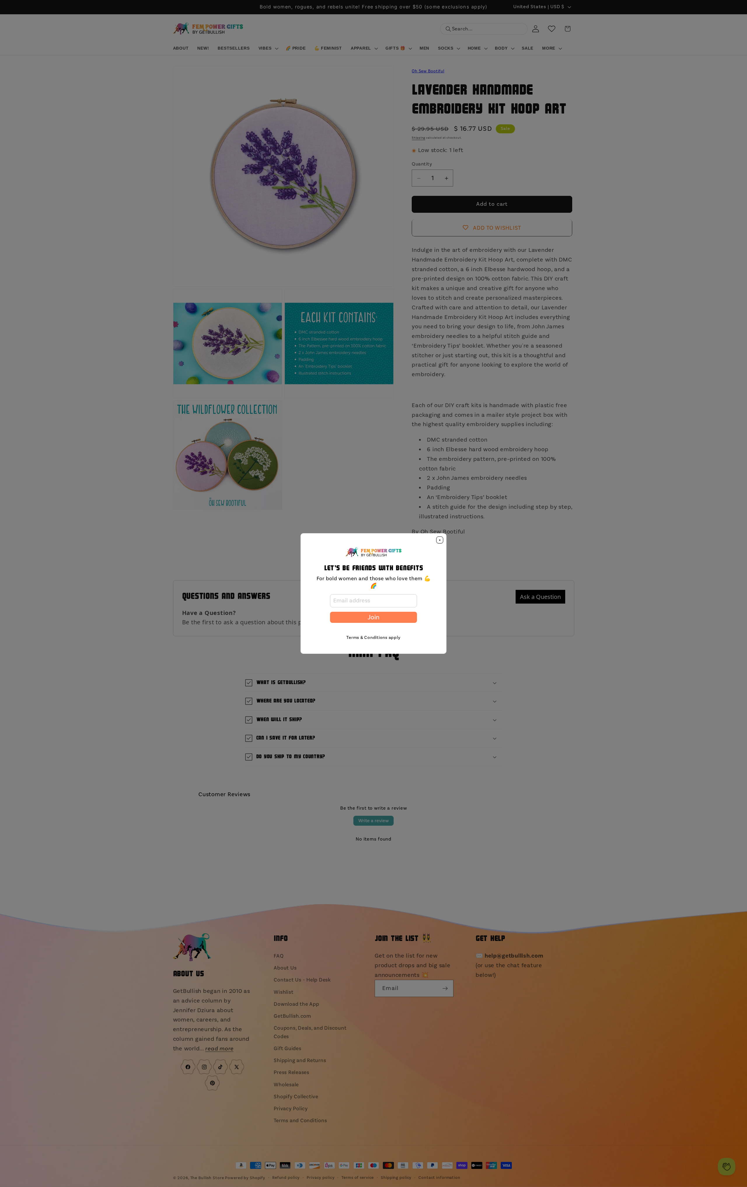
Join (373, 617)
